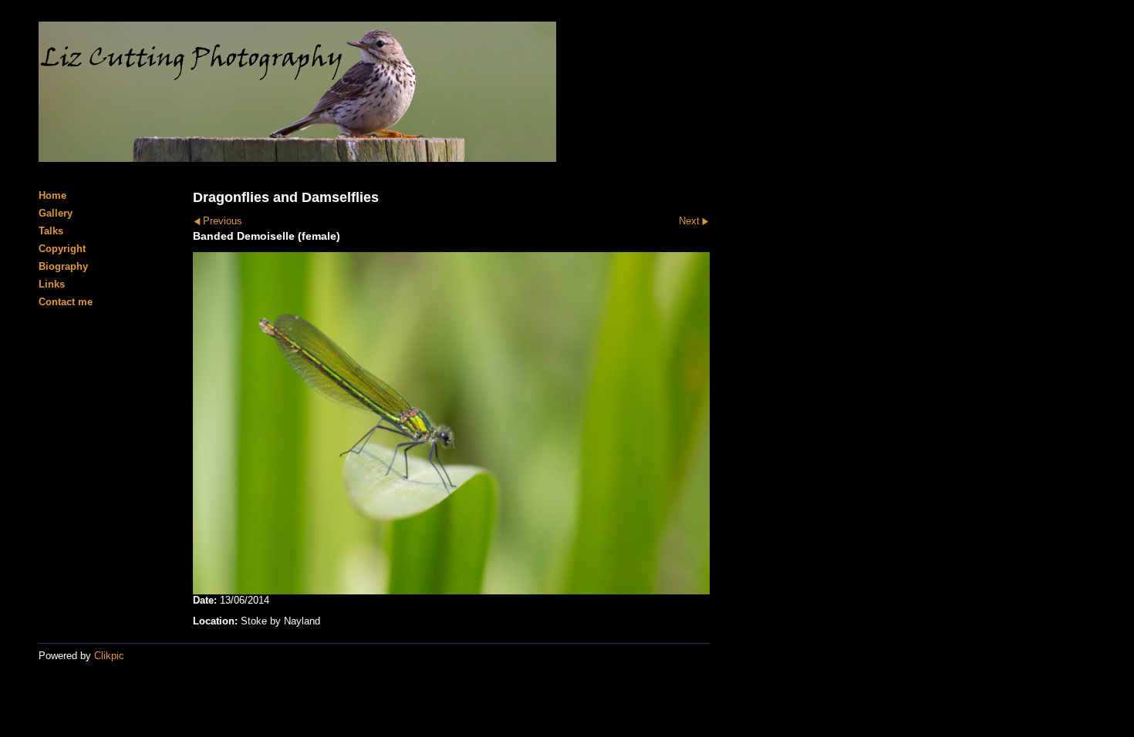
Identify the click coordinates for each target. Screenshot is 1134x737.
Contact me (66, 302)
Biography (63, 266)
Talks (51, 231)
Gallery (56, 213)
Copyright (62, 248)
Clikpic (109, 655)
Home (52, 195)
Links (52, 284)
